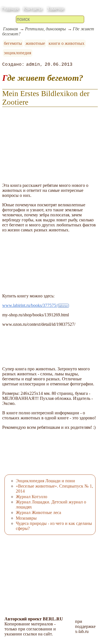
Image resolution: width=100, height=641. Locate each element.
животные (35, 43)
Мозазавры (26, 518)
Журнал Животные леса (38, 512)
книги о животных (66, 43)
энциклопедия (17, 52)
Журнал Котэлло (31, 496)
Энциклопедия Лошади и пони (45, 480)
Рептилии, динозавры (45, 28)
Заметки (55, 9)
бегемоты (13, 43)
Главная (10, 9)
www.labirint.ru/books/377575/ (29, 305)
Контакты (32, 9)
